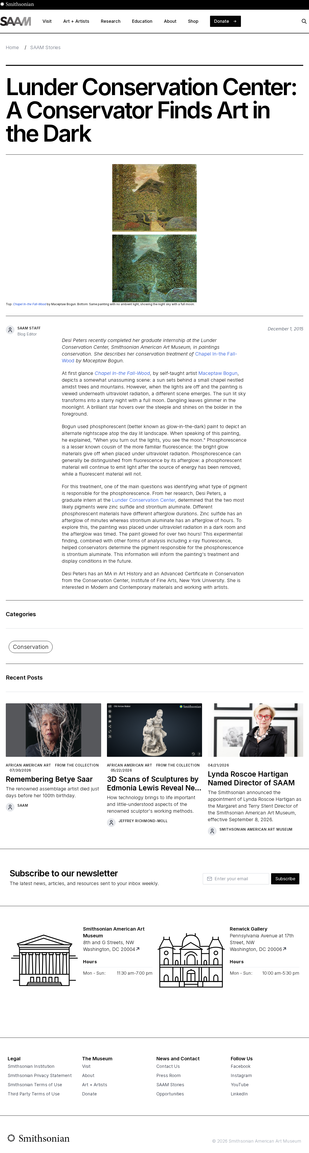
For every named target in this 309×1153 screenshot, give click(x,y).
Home (12, 47)
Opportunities (170, 1093)
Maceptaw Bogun (218, 373)
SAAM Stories (45, 47)
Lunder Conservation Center (143, 500)
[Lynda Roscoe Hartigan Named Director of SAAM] (255, 732)
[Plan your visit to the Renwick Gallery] (191, 971)
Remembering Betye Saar (49, 779)
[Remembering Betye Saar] (53, 732)
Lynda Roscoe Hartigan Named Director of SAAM (251, 778)
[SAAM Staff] (10, 330)
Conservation (31, 646)
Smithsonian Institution (31, 1066)
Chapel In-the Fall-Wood (29, 304)
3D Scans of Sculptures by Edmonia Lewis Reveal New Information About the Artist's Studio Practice (154, 783)
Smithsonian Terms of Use (35, 1084)
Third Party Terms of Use (34, 1093)
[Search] (304, 21)
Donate (89, 1093)
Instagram (241, 1075)
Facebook (241, 1066)
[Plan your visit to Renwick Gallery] (285, 949)
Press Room (168, 1075)
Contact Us (168, 1066)
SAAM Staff (29, 328)
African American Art (28, 765)
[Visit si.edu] (39, 1139)
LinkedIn (239, 1093)
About (88, 1075)
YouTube (240, 1084)
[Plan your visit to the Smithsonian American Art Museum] (44, 971)
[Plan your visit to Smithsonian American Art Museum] (138, 949)
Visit (86, 1066)
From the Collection (77, 765)
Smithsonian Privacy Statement (40, 1075)
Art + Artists (94, 1084)
